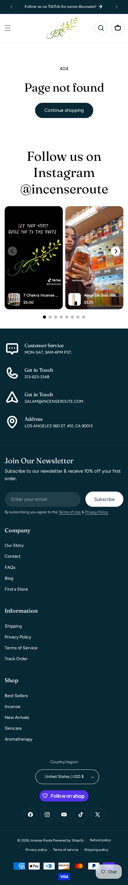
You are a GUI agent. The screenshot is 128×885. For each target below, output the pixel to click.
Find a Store (16, 589)
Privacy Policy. (96, 512)
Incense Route (41, 840)
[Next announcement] (116, 7)
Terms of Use (70, 512)
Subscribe (104, 499)
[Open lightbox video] (34, 257)
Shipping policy (96, 850)
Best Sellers (16, 695)
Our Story (14, 545)
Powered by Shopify (68, 840)
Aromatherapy (18, 739)
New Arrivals (17, 717)
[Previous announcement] (11, 7)
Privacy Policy (18, 637)
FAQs (10, 567)
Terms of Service (21, 648)
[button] (8, 28)
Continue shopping (64, 110)
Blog (9, 578)
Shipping (13, 626)
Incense (13, 706)
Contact (13, 556)
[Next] (115, 251)
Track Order (16, 658)
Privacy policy (36, 850)
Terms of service (65, 850)
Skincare (13, 728)
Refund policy (100, 840)
